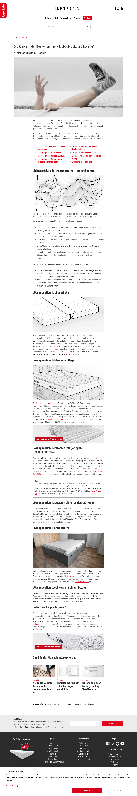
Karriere (53, 754)
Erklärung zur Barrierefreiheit (53, 762)
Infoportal (17, 37)
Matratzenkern (84, 754)
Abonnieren (112, 723)
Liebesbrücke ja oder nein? (81, 162)
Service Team (53, 746)
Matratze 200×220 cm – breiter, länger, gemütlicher (68, 686)
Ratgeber (49, 18)
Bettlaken (69, 354)
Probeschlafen (38, 624)
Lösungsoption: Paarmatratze (83, 152)
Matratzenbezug (84, 756)
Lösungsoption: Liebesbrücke (48, 152)
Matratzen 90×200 (55, 419)
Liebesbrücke (69, 704)
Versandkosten (53, 748)
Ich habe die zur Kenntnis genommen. (40, 727)
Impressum (53, 756)
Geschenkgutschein (84, 751)
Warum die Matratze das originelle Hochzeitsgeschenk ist (42, 688)
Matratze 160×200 (71, 576)
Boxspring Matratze (115, 754)
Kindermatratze (115, 757)
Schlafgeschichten (63, 18)
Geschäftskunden (53, 751)
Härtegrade (98, 458)
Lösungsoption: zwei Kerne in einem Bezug (85, 157)
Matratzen (55, 349)
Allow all (87, 790)
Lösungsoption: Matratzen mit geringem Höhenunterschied (48, 160)
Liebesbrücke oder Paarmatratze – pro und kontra (50, 147)
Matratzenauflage (43, 403)
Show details (10, 786)
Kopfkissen (115, 759)
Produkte (88, 18)
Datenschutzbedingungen (34, 727)
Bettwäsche (115, 762)
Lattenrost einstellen (45, 236)
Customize (118, 791)
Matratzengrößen (84, 759)
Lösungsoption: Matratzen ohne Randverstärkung (83, 147)
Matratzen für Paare (85, 704)
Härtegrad (84, 746)
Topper (115, 765)
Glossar (77, 18)
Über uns (53, 743)
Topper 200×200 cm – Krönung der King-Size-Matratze (92, 686)
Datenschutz (53, 759)
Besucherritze (54, 704)
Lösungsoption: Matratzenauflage (50, 156)
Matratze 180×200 (82, 581)
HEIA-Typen (84, 748)
